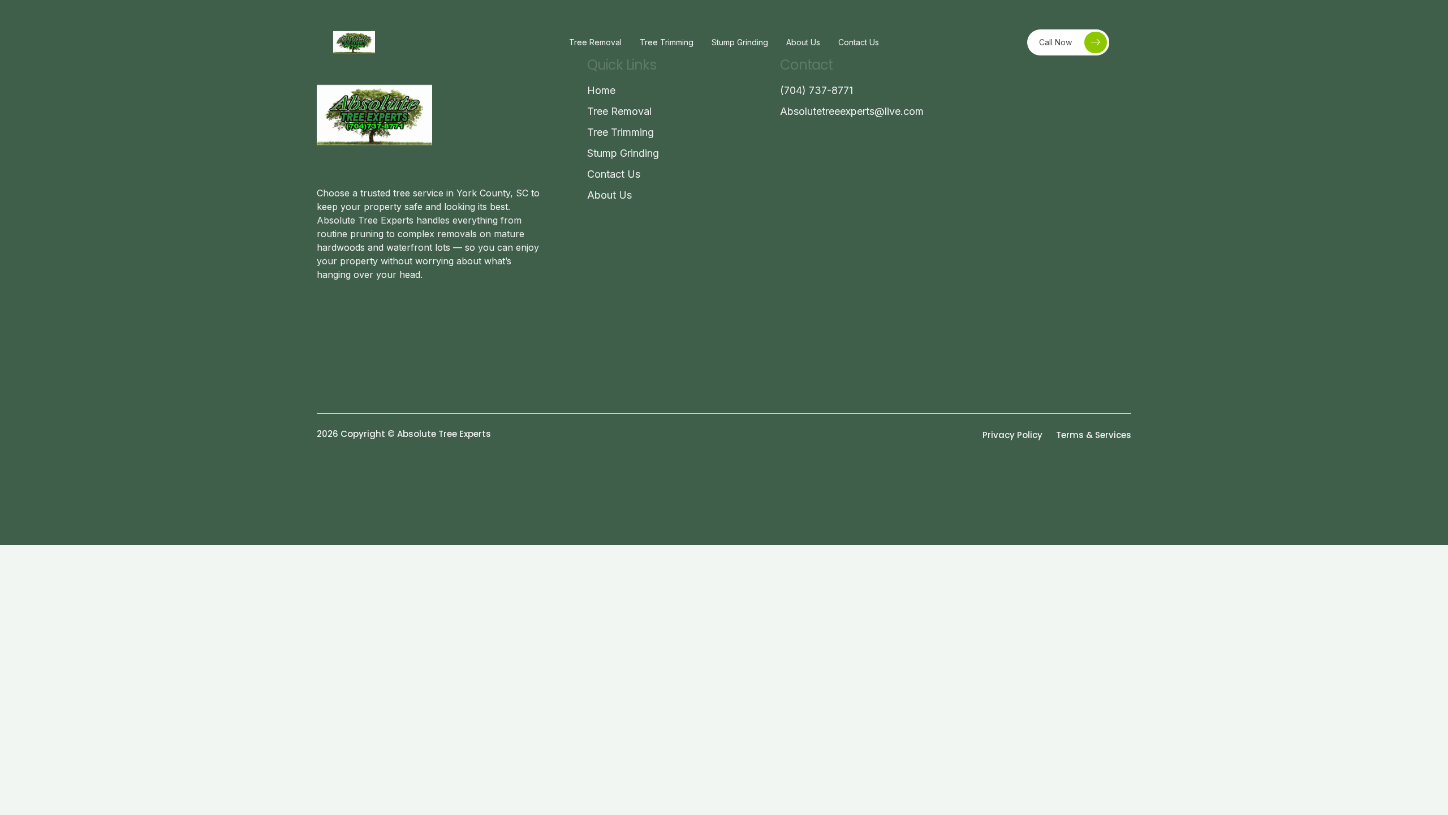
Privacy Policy (1012, 435)
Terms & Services (1093, 435)
